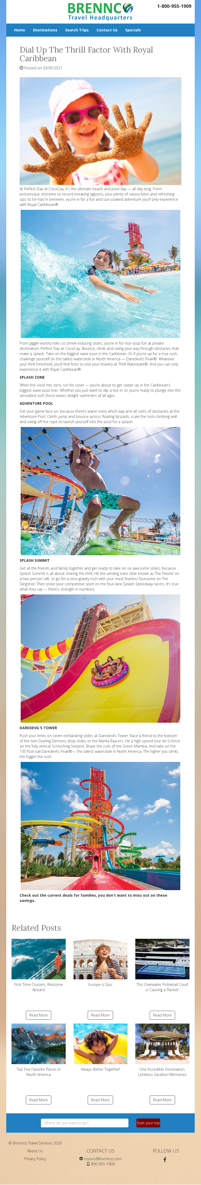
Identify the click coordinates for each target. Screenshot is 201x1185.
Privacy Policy (35, 1158)
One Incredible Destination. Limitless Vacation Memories (162, 1072)
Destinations (45, 29)
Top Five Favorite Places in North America (38, 1072)
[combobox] (85, 1123)
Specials (133, 29)
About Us (35, 1150)
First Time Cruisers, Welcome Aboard (38, 987)
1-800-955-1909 (174, 6)
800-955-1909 (103, 1163)
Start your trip (148, 1122)
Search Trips (77, 29)
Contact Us (107, 29)
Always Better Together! (100, 1069)
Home (19, 29)
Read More (38, 1015)
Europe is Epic (100, 984)
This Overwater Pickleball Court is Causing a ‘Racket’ (162, 987)
